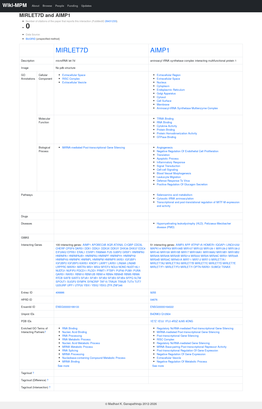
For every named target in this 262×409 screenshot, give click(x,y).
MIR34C (165, 259)
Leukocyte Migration (169, 177)
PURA (137, 270)
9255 (153, 292)
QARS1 (60, 274)
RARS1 (70, 274)
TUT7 (137, 281)
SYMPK (81, 281)
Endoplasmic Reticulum (171, 90)
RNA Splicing (70, 350)
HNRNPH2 (129, 256)
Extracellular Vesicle (74, 82)
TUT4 (130, 281)
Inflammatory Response (171, 162)
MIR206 (164, 256)
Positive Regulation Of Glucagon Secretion (182, 184)
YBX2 (94, 285)
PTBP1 (111, 270)
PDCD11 (82, 270)
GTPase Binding (166, 137)
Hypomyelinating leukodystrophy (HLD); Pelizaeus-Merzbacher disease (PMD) (194, 225)
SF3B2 (103, 278)
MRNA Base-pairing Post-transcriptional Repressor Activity (192, 347)
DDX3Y (115, 248)
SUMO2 (216, 267)
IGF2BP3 (73, 263)
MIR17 (185, 252)
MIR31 (224, 256)
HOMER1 (209, 245)
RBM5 (127, 274)
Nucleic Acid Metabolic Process (81, 343)
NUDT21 (61, 270)
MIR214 (185, 256)
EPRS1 (71, 252)
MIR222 (195, 256)
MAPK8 (166, 248)
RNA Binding (164, 122)
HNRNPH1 (116, 256)
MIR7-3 (206, 259)
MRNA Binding (71, 361)
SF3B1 (94, 278)
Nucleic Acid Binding (74, 332)
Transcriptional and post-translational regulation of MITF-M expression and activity (198, 204)
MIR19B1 (221, 252)
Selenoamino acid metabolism (174, 195)
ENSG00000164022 (162, 307)
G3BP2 (117, 252)
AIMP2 (180, 245)
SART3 (75, 278)
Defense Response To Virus (173, 180)
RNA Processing (72, 336)
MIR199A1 (196, 252)
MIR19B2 (233, 252)
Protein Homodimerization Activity (177, 133)
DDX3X (105, 248)
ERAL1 (81, 252)
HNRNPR (110, 259)
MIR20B (175, 256)
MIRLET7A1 (218, 259)
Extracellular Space (73, 75)
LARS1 (112, 263)
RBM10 (79, 274)
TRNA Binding (165, 118)
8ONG (189, 321)
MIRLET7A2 (157, 263)
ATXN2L (118, 245)
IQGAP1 (221, 245)
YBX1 (87, 285)
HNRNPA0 (138, 252)
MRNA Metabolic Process (77, 347)
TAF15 (103, 281)
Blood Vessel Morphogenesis (174, 173)
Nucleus (161, 82)
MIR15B (175, 252)
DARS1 (79, 248)
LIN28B (131, 263)
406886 (60, 292)
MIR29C (214, 256)
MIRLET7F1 (157, 267)
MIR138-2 (234, 248)
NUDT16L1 (133, 267)
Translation (163, 155)
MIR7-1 (187, 259)
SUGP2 (71, 281)
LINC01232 (232, 245)
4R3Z (175, 321)
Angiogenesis (165, 147)
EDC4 (141, 248)
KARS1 (83, 263)
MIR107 (188, 248)
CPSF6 (70, 248)
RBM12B (90, 274)
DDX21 (96, 248)
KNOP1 (93, 263)
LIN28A (121, 263)
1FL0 (168, 321)
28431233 (110, 21)
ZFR (109, 285)
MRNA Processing (73, 354)
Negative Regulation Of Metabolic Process (182, 361)
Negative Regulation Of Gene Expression (181, 354)
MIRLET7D (72, 49)
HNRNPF (103, 256)
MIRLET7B (187, 263)
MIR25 (205, 256)
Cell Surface (164, 101)
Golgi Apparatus (166, 93)
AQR (110, 245)
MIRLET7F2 (172, 267)
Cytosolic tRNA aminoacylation (175, 198)
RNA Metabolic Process (76, 339)
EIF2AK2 (61, 252)
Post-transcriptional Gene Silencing (178, 336)
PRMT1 (101, 270)
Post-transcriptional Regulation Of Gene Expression (187, 350)
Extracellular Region (169, 75)
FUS (109, 252)
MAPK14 (155, 248)
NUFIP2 (71, 270)
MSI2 (97, 267)
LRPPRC (61, 267)
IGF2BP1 (130, 259)
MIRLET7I (187, 267)
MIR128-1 (209, 248)
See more (63, 366)
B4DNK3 (155, 314)
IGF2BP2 (61, 263)
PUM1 (128, 270)
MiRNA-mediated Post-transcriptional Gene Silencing (93, 147)
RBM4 (109, 274)
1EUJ (160, 321)
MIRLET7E (229, 263)
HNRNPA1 (62, 256)
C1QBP (128, 245)
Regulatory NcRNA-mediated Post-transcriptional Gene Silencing (195, 328)
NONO (122, 267)
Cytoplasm (163, 86)
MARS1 (71, 267)
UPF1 (70, 285)
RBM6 (136, 274)
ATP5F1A (197, 245)
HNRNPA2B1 (76, 256)
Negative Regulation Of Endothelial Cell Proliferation (187, 151)
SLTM (137, 278)
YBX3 (102, 285)
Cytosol (161, 97)
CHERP (60, 248)
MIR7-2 (196, 259)
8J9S (182, 321)
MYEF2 (105, 267)
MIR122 (198, 248)
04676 (153, 299)
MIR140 (154, 252)
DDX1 (88, 248)
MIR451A (176, 259)
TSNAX (225, 267)
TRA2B (122, 281)
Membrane (163, 104)
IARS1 (120, 259)
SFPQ (129, 278)
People (59, 6)
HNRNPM (98, 259)
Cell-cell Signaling (167, 169)
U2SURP (61, 285)
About (35, 6)
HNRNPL (86, 259)
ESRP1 (90, 252)
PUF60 (120, 270)
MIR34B (155, 259)
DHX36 (124, 248)
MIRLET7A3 (173, 263)
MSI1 (90, 267)
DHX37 (133, 248)
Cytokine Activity (167, 126)
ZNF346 (117, 285)
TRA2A (112, 281)
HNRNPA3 (91, 256)
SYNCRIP (93, 281)
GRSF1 (126, 252)
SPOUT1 (61, 281)
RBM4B (118, 274)
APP (187, 245)
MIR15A (165, 252)
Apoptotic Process (168, 158)
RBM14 (100, 274)
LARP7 (103, 263)
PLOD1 (92, 270)
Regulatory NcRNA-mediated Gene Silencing (183, 343)
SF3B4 (121, 278)
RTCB (59, 278)
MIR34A (233, 256)
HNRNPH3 (62, 259)
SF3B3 (112, 278)
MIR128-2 (221, 248)
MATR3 (81, 267)
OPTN (197, 267)
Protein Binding (166, 129)
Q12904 (166, 314)
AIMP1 (160, 49)
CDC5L (138, 245)
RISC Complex (71, 78)
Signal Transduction (168, 166)
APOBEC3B (99, 245)
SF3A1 (85, 278)
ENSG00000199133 (67, 307)
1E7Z (153, 321)
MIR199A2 (209, 252)
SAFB (67, 278)
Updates (86, 6)
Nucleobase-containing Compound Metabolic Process (93, 358)
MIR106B (177, 248)
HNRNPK (74, 259)
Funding (72, 6)
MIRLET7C (201, 263)
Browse (47, 6)
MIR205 (154, 256)
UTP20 (79, 285)
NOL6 (114, 267)
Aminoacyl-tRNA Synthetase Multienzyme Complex (187, 108)
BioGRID (31, 38)
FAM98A (101, 252)
